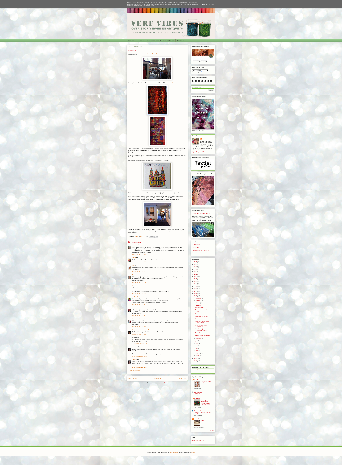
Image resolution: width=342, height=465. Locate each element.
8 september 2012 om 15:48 (139, 293)
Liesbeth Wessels (137, 296)
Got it (213, 4)
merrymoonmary (174, 452)
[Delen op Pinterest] (157, 237)
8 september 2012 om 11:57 (139, 254)
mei (197, 345)
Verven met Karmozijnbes (202, 335)
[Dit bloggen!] (152, 237)
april (197, 348)
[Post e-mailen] (147, 236)
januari (198, 355)
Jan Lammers (173, 82)
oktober (198, 303)
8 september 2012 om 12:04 (139, 262)
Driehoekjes (197, 393)
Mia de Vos (197, 419)
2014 (195, 291)
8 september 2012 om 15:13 (139, 282)
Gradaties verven (181, 40)
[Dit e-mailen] (150, 237)
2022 (195, 271)
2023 (195, 269)
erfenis (202, 420)
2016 (195, 286)
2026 (195, 262)
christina (134, 347)
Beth (133, 265)
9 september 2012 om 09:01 (139, 315)
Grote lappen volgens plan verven (201, 325)
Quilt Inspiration (199, 379)
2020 (195, 276)
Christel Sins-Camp (137, 318)
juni (197, 343)
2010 (195, 361)
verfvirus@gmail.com (198, 440)
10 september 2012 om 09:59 (139, 356)
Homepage (157, 378)
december (199, 298)
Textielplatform (198, 411)
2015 (195, 288)
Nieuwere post (132, 378)
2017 (195, 284)
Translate (205, 72)
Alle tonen (212, 430)
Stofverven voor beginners (201, 213)
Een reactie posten (135, 370)
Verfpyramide (196, 244)
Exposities (198, 333)
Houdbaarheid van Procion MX (200, 250)
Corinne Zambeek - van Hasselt (140, 329)
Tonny (133, 285)
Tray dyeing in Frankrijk (201, 316)
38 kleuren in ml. (196, 247)
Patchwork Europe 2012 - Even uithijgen (202, 321)
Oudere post (182, 378)
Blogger (193, 452)
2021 (195, 274)
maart (197, 350)
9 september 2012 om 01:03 (139, 304)
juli (196, 341)
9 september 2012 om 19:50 (139, 334)
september (199, 305)
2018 (195, 281)
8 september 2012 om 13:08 (139, 271)
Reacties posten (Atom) (161, 382)
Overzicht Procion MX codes (200, 253)
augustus (198, 338)
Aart (133, 274)
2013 (195, 293)
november (199, 300)
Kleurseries (141, 40)
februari (198, 353)
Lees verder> (196, 370)
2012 (195, 296)
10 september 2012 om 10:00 (139, 367)
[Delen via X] (154, 237)
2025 (195, 264)
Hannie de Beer (136, 245)
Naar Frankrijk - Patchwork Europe (201, 329)
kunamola (197, 398)
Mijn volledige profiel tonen (199, 152)
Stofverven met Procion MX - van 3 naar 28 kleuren (160, 40)
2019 (195, 279)
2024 (195, 267)
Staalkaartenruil (199, 307)
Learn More (206, 4)
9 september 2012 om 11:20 (139, 326)
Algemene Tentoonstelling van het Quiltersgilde (146, 53)
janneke (134, 307)
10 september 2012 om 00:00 (139, 343)
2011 (195, 358)
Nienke (134, 257)
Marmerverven (199, 314)
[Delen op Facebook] (155, 237)
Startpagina (131, 40)
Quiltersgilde (198, 392)
